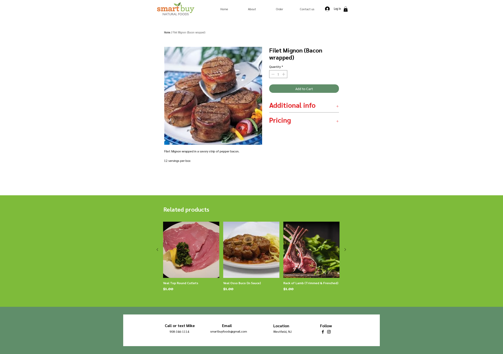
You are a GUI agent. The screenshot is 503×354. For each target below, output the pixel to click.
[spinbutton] (278, 74)
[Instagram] (329, 331)
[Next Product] (345, 249)
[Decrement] (272, 74)
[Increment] (284, 74)
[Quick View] (191, 250)
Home (167, 32)
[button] (345, 9)
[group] (251, 256)
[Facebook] (322, 331)
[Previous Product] (157, 249)
